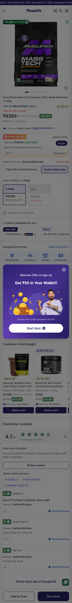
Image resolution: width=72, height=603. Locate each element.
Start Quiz (34, 328)
